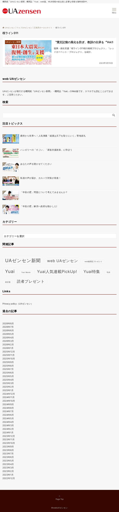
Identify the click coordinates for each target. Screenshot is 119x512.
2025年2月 (8, 386)
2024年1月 (7, 432)
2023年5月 (8, 460)
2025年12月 (8, 351)
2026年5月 (8, 334)
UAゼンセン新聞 (23, 260)
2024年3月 (8, 425)
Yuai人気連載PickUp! (57, 271)
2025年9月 (8, 362)
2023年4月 (8, 464)
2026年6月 (8, 330)
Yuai (10, 271)
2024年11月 (8, 397)
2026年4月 (8, 337)
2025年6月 (8, 372)
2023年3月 (8, 467)
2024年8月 (8, 408)
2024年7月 (8, 411)
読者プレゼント (31, 281)
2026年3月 (8, 341)
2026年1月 (7, 348)
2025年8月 (8, 365)
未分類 (7, 282)
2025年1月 (7, 390)
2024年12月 (8, 393)
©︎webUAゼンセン (59, 508)
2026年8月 (8, 323)
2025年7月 (8, 369)
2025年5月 (8, 376)
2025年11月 (8, 355)
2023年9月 (8, 446)
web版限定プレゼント (93, 262)
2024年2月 (8, 429)
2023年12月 (8, 436)
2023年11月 (8, 439)
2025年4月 (8, 379)
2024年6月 (8, 414)
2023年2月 (8, 471)
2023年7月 (8, 453)
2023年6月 (8, 457)
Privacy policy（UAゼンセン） (17, 303)
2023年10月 (8, 443)
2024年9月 (8, 404)
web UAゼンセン (62, 261)
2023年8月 (8, 450)
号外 (108, 272)
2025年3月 (8, 383)
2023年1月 (7, 474)
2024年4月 (8, 422)
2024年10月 (8, 400)
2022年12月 (8, 478)
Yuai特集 (92, 271)
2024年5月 (8, 418)
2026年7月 (8, 327)
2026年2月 (8, 344)
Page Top (60, 499)
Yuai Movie (26, 272)
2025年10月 (8, 358)
